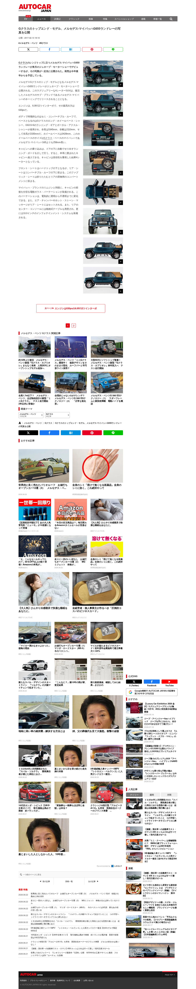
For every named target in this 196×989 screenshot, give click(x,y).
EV (25, 18)
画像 (91, 18)
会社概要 (77, 980)
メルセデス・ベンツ (29, 43)
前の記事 (46, 881)
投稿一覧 (69, 881)
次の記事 (92, 881)
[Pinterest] (92, 49)
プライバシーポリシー (38, 980)
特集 (105, 18)
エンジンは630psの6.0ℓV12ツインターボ (76, 308)
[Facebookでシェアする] (49, 49)
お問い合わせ (88, 980)
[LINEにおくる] (113, 49)
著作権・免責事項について (60, 980)
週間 (152, 794)
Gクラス (44, 43)
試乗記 (57, 18)
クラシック (74, 18)
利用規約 (23, 980)
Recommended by (104, 866)
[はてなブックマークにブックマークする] (71, 49)
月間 (169, 794)
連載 (143, 18)
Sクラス (48, 138)
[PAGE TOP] (169, 974)
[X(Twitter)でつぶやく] (28, 49)
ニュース (41, 18)
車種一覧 (157, 18)
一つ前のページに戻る (32, 874)
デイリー (134, 794)
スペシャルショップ (124, 18)
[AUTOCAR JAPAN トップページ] (20, 423)
